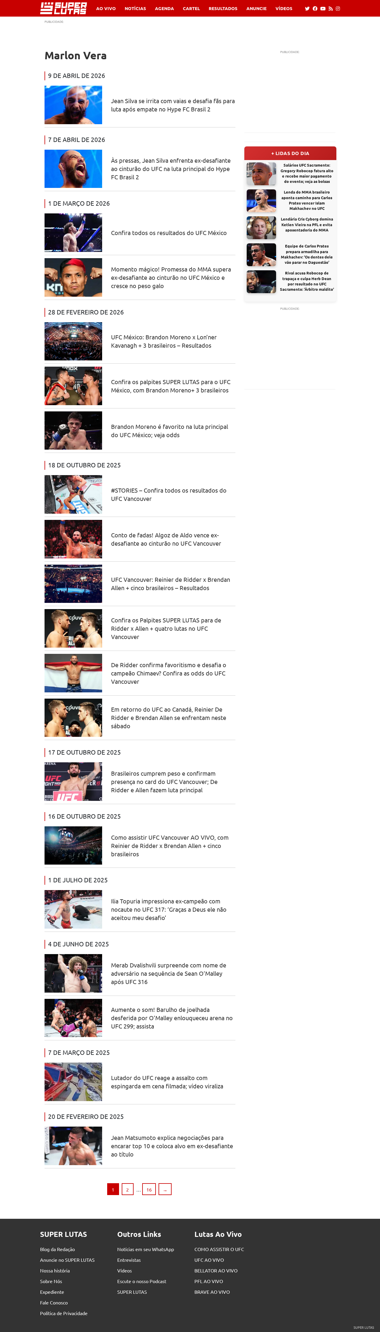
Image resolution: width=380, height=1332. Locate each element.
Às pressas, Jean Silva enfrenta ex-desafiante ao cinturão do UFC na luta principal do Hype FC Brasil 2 (171, 168)
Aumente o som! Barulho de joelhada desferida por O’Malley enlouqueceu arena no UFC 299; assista (172, 1018)
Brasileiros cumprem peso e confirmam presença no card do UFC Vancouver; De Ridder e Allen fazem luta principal (164, 781)
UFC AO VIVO (209, 1260)
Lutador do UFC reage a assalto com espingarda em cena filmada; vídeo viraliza (167, 1082)
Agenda (164, 8)
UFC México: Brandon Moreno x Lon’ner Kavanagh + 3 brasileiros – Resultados (164, 341)
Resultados (223, 8)
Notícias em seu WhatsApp (145, 1249)
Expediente (52, 1292)
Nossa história (55, 1270)
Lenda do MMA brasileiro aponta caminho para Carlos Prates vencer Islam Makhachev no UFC (306, 200)
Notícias (135, 8)
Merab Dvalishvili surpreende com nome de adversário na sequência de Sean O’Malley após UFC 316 (168, 973)
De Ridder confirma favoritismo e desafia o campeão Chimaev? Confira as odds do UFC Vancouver (168, 673)
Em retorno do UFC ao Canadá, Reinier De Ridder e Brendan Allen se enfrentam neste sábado (168, 717)
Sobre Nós (51, 1281)
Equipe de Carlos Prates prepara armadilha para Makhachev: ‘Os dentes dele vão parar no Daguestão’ (307, 254)
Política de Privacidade (64, 1313)
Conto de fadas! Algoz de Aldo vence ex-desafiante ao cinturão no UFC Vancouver (166, 539)
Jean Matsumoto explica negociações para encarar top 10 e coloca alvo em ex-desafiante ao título (172, 1146)
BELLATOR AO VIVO (216, 1270)
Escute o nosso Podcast (141, 1281)
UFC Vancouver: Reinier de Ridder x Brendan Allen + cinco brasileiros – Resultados (170, 583)
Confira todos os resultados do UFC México (169, 232)
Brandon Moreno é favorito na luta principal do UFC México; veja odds (169, 430)
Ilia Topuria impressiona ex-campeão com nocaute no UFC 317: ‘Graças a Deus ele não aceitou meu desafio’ (169, 909)
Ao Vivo (106, 8)
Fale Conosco (54, 1302)
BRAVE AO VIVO (212, 1292)
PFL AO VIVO (208, 1281)
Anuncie (256, 8)
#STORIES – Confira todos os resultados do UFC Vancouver (169, 494)
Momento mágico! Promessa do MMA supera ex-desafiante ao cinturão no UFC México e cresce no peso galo (171, 277)
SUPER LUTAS (132, 1292)
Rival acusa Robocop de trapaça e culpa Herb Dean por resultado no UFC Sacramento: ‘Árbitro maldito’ (307, 281)
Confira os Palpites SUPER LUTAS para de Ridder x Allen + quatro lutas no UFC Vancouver (166, 628)
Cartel (191, 8)
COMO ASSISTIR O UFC (219, 1249)
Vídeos (284, 8)
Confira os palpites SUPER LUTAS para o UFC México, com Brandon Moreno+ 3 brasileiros (170, 386)
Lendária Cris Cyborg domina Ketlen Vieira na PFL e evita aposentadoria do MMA (307, 224)
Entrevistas (129, 1260)
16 (149, 1189)
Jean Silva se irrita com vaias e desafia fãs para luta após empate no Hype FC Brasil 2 (173, 105)
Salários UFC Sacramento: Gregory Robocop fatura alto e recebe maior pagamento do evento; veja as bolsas (307, 173)
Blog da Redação (57, 1249)
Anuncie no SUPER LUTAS (67, 1260)
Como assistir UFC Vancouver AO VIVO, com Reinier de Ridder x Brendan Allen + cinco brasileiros (170, 845)
